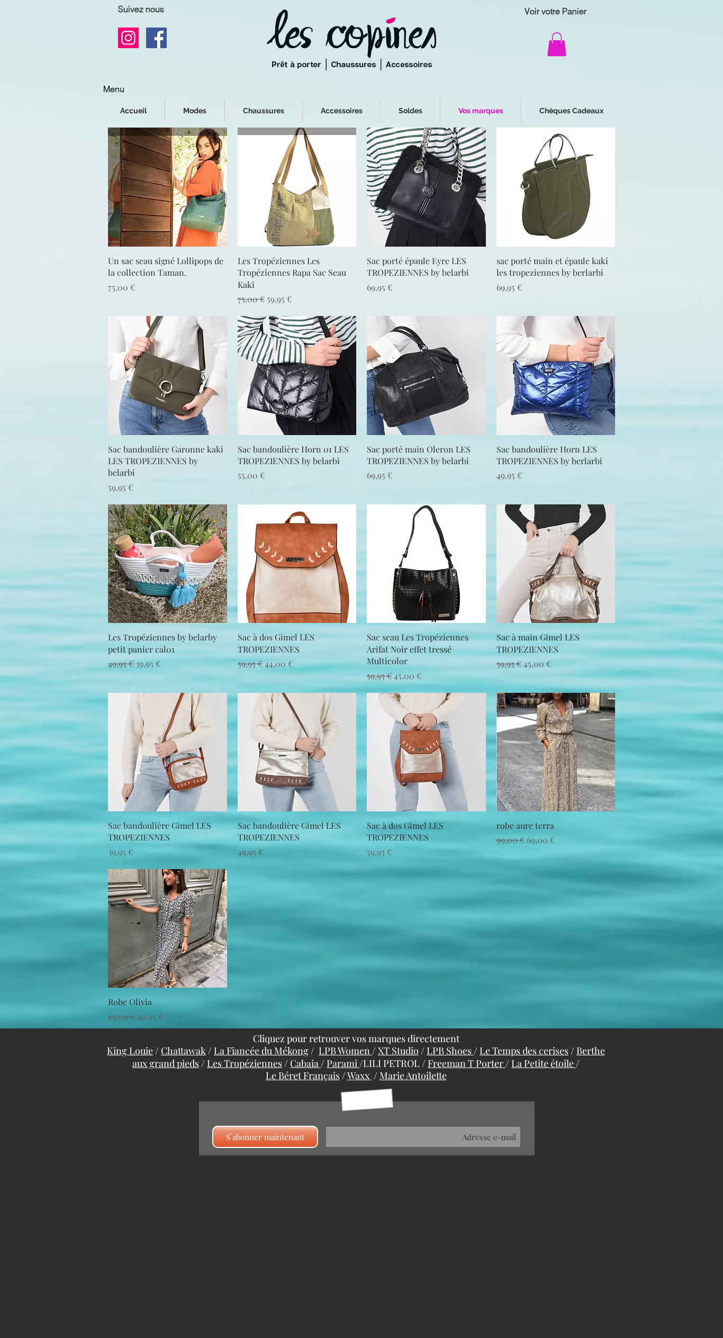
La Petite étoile (543, 1063)
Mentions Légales (161, 1186)
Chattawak (183, 1050)
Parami (343, 1063)
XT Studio (398, 1050)
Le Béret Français (303, 1075)
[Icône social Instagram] (128, 38)
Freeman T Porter (466, 1063)
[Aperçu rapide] (167, 187)
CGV (137, 1173)
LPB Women (345, 1050)
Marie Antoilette (413, 1075)
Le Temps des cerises (524, 1050)
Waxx (359, 1075)
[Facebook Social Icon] (156, 38)
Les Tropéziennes (244, 1063)
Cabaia (305, 1063)
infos (548, 1160)
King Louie (130, 1050)
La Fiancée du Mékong (261, 1050)
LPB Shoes (450, 1050)
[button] (557, 44)
